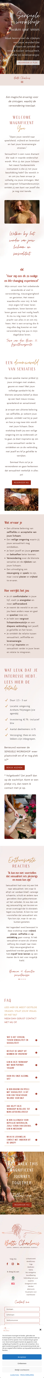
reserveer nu (22, 1205)
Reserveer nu (21, 482)
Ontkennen (22, 1363)
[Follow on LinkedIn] (18, 1264)
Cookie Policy (14, 1375)
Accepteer (22, 1357)
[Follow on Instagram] (12, 1264)
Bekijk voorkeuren (22, 1370)
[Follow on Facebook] (7, 1264)
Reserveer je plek (28, 63)
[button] (40, 1329)
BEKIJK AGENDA (15, 767)
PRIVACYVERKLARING (27, 1375)
